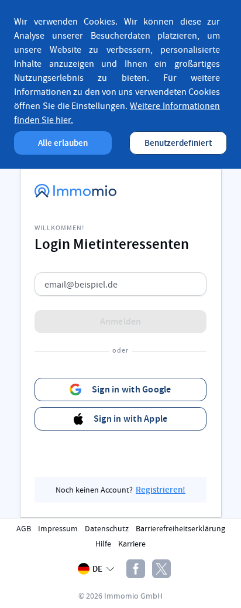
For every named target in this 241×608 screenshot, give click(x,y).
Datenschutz (107, 528)
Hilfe (103, 543)
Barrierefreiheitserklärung (180, 528)
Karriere (132, 543)
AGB (23, 528)
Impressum (58, 528)
